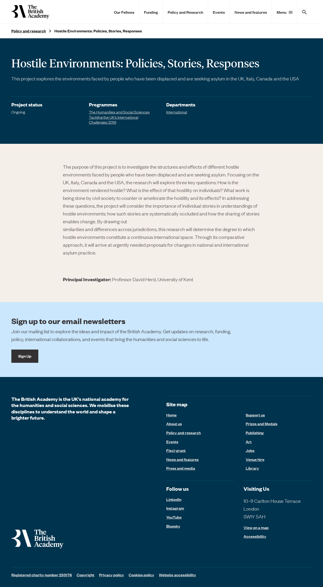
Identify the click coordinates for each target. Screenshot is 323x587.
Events (219, 12)
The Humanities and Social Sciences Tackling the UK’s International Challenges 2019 (119, 117)
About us (174, 423)
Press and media (180, 468)
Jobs (250, 450)
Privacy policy (111, 574)
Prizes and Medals (261, 423)
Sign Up (24, 356)
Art (249, 441)
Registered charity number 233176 (41, 574)
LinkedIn (173, 499)
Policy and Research (185, 12)
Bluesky (173, 526)
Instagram (175, 508)
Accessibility (255, 536)
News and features (251, 12)
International (176, 111)
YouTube (174, 517)
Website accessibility (177, 574)
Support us (255, 414)
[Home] (30, 12)
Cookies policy (141, 574)
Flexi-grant (176, 450)
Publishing (255, 432)
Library (252, 468)
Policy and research (28, 30)
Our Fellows (124, 12)
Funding (151, 12)
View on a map (256, 527)
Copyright (85, 574)
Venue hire (255, 459)
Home (171, 414)
